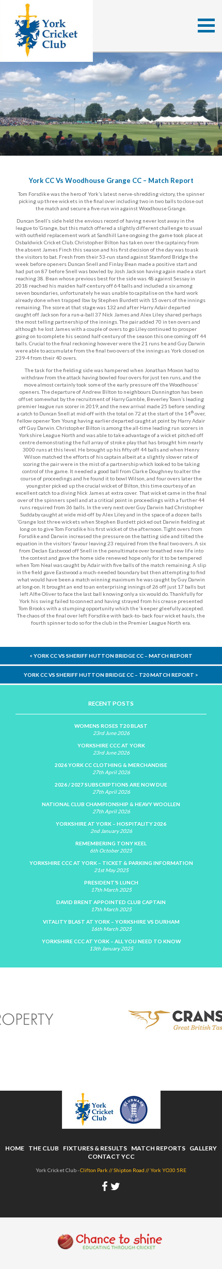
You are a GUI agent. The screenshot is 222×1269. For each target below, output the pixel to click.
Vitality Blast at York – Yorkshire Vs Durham (111, 922)
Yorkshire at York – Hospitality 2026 (111, 824)
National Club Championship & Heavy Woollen (111, 804)
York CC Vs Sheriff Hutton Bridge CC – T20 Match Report (111, 675)
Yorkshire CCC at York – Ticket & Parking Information (111, 863)
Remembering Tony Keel (111, 843)
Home (14, 1148)
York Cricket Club (46, 31)
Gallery (203, 1148)
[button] (206, 25)
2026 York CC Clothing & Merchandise (111, 765)
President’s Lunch (111, 882)
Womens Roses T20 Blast (111, 726)
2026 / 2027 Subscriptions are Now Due (111, 784)
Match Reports (158, 1148)
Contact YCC (111, 1156)
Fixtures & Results (95, 1148)
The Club (43, 1148)
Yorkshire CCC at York (111, 745)
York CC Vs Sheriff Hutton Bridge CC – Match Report (111, 656)
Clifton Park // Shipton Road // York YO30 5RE (133, 1170)
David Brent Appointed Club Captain (111, 902)
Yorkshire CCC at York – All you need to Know (111, 941)
